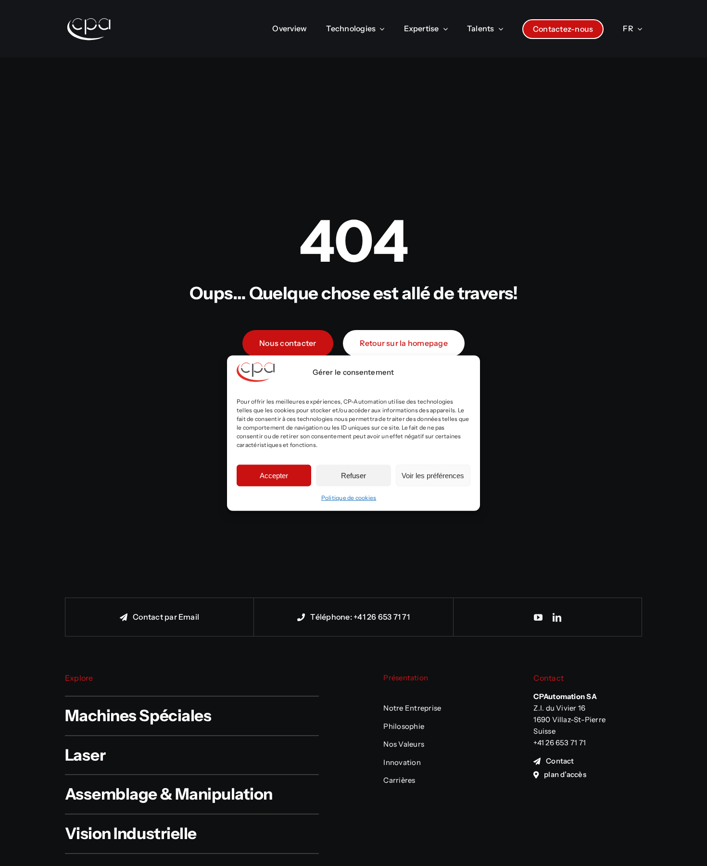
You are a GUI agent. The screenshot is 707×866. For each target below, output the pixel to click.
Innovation (401, 762)
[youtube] (538, 617)
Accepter (274, 475)
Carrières (399, 780)
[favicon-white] (89, 8)
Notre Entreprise (412, 708)
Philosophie (403, 726)
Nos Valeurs (403, 744)
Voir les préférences (433, 475)
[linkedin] (557, 617)
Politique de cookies (349, 497)
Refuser (353, 475)
